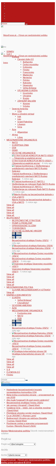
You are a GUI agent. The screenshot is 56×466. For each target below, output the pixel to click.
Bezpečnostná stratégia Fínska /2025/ (30, 240)
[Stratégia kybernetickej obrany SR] (29, 351)
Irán (19, 119)
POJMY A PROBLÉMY (22, 223)
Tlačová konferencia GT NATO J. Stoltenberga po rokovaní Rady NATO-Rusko (33, 188)
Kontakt (10, 3)
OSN (14, 147)
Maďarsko (28, 75)
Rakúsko (27, 82)
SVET (9, 54)
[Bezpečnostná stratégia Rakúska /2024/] (32, 245)
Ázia (14, 129)
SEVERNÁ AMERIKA (22, 305)
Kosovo (26, 103)
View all (10, 205)
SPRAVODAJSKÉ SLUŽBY (24, 225)
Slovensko (28, 85)
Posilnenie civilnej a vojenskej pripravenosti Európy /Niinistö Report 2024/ (27, 424)
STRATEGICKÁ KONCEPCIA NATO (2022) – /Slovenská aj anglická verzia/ (32, 162)
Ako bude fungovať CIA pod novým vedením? (28, 400)
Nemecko (27, 77)
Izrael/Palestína (24, 121)
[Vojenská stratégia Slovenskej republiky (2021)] (33, 266)
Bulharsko (28, 62)
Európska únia (24, 313)
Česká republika (30, 64)
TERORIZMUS (19, 228)
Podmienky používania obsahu (21, 8)
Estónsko (27, 67)
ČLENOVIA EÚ (13, 372)
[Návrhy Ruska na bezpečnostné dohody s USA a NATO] (33, 197)
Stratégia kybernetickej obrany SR (28, 354)
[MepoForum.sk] (4, 62)
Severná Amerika (20, 108)
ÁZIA (14, 308)
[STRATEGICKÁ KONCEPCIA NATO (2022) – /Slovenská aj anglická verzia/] (33, 158)
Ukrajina (27, 95)
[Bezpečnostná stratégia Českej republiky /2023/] (33, 256)
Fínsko (26, 69)
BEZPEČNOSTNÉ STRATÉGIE (26, 220)
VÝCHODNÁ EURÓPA (27, 90)
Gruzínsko (28, 93)
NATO (15, 142)
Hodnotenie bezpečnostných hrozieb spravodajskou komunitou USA (24, 391)
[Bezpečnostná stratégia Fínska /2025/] (16, 237)
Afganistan (22, 132)
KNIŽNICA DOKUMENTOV (19, 295)
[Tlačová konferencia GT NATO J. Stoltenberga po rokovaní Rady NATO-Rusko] (33, 184)
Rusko (26, 98)
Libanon (21, 124)
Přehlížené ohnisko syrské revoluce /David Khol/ (30, 413)
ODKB (15, 150)
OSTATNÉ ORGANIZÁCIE (24, 153)
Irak (19, 116)
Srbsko (26, 106)
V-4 (8, 369)
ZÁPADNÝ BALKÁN (26, 101)
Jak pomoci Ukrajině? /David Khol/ (23, 405)
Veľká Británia (29, 88)
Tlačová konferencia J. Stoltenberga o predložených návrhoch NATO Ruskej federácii (30, 176)
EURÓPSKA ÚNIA (20, 145)
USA (19, 111)
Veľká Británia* (24, 300)
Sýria (19, 127)
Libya (20, 137)
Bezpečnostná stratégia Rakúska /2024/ (31, 248)
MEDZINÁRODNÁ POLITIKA (20, 287)
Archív (4, 455)
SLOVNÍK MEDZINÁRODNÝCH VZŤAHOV (31, 289)
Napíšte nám (13, 6)
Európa (15, 56)
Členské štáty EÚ (25, 59)
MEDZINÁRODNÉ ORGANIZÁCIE (22, 140)
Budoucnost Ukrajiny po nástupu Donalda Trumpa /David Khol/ (27, 419)
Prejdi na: (5, 444)
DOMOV (10, 51)
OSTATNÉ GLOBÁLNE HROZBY (27, 231)
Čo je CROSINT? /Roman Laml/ (21, 415)
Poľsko (26, 80)
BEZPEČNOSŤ (13, 218)
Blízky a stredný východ (23, 114)
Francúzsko (28, 72)
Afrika (15, 134)
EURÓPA (16, 297)
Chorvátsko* (23, 302)
